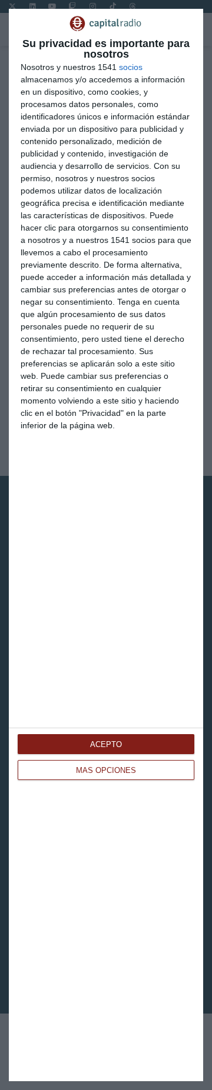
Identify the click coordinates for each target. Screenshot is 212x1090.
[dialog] (106, 545)
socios (131, 67)
